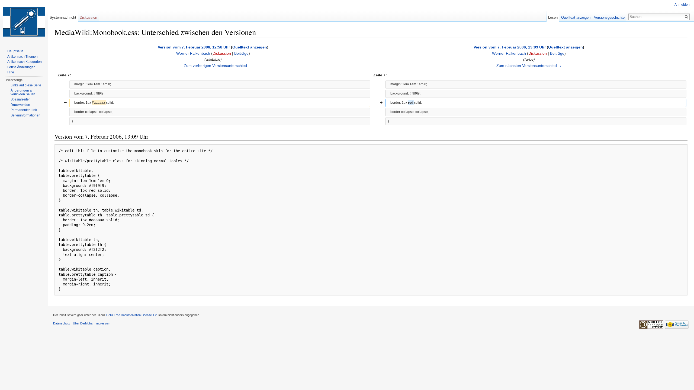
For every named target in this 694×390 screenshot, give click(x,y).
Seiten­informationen (25, 115)
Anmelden (682, 4)
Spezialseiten (21, 99)
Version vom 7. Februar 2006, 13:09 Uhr (510, 47)
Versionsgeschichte (609, 17)
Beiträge (241, 53)
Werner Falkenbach (193, 53)
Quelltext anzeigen (249, 47)
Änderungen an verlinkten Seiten (23, 92)
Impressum (102, 323)
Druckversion (20, 105)
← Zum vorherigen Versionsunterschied (213, 65)
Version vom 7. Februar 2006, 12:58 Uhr (194, 47)
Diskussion (222, 53)
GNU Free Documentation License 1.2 (131, 315)
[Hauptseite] (24, 21)
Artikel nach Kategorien (24, 62)
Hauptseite (15, 51)
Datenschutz (61, 323)
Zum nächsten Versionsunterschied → (529, 65)
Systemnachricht (63, 17)
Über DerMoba (82, 323)
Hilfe (10, 72)
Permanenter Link (24, 110)
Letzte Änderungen (21, 67)
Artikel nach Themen (22, 56)
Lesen (553, 17)
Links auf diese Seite (26, 85)
